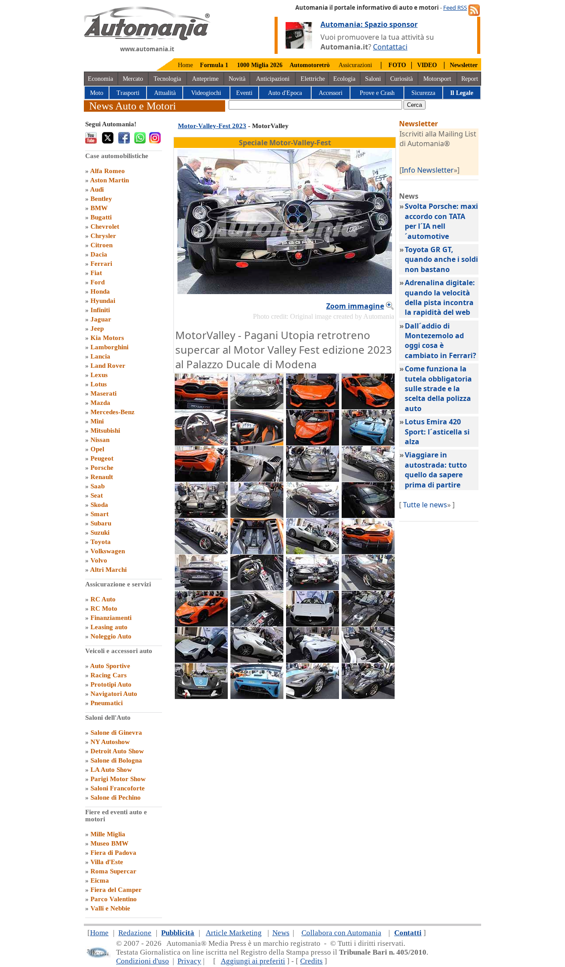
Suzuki (99, 532)
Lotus (98, 384)
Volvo (98, 560)
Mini (97, 421)
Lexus (99, 374)
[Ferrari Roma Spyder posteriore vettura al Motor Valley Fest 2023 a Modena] (201, 588)
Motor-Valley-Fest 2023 (212, 125)
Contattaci (390, 47)
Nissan (99, 439)
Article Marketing (234, 933)
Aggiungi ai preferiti (253, 961)
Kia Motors (107, 337)
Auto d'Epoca (285, 93)
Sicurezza (423, 93)
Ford (97, 282)
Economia (100, 79)
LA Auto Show (111, 769)
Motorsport (437, 79)
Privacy (189, 961)
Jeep (97, 328)
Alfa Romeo (107, 170)
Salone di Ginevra (116, 732)
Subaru (100, 523)
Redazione (134, 933)
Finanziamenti (111, 617)
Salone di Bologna (116, 760)
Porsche (101, 467)
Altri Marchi (108, 569)
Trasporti (128, 93)
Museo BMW (109, 843)
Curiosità (401, 79)
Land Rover (107, 365)
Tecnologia (167, 79)
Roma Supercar (113, 871)
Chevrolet (104, 226)
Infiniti (100, 310)
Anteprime (205, 79)
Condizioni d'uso (142, 961)
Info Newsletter (428, 170)
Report (469, 79)
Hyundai (102, 300)
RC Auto (103, 599)
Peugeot (101, 458)
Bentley (101, 198)
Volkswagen (107, 551)
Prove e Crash (377, 93)
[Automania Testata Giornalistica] (147, 38)
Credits (311, 961)
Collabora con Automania (341, 933)
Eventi (244, 93)
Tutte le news (425, 505)
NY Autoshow (110, 741)
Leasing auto (109, 627)
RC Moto (103, 608)
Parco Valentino (113, 899)
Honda (100, 291)
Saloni (373, 79)
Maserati (103, 393)
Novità (237, 79)
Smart (99, 513)
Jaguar (100, 319)
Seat (96, 495)
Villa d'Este (106, 861)
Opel (97, 449)
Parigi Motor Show (118, 778)
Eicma (99, 880)
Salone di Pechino (115, 797)
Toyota (100, 541)
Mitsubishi (105, 430)
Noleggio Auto (111, 636)
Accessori (331, 93)
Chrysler (103, 235)
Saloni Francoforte (117, 788)
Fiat (96, 272)
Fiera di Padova (113, 852)
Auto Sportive (110, 665)
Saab (97, 486)
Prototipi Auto (111, 684)
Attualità (165, 93)
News (281, 933)
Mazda (100, 402)
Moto (96, 93)
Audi (97, 189)
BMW (99, 208)
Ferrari (101, 263)
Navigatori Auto (113, 693)
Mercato (133, 79)
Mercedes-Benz (112, 412)
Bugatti (101, 217)
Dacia (98, 254)
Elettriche (313, 79)
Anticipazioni (273, 79)
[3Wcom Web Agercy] (98, 956)
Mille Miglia (107, 834)
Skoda (99, 504)
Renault (101, 476)
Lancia (100, 356)
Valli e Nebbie (110, 908)
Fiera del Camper (116, 889)
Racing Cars (108, 675)
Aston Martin (109, 180)
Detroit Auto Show (117, 751)
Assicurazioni (355, 65)
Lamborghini (109, 347)
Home (185, 65)
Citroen (101, 245)
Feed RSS (455, 7)
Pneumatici (106, 702)
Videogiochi (206, 93)
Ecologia (344, 79)
